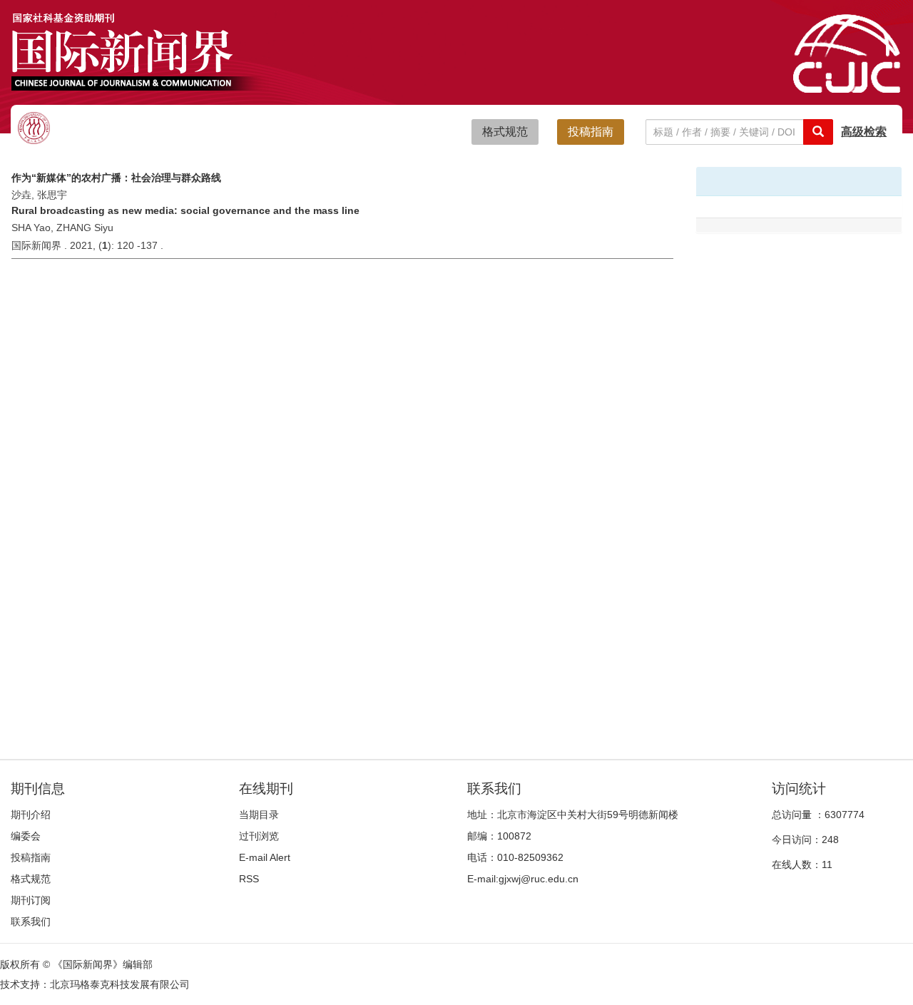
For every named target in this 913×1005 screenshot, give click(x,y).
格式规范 (505, 132)
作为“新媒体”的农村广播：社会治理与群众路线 (116, 177)
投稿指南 (590, 132)
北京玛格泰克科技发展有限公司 (120, 984)
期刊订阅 (31, 900)
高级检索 (864, 132)
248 (830, 839)
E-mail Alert (264, 857)
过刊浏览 (259, 836)
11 (827, 864)
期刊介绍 (31, 814)
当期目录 (259, 814)
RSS (249, 878)
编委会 (26, 836)
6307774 (844, 814)
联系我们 (31, 921)
